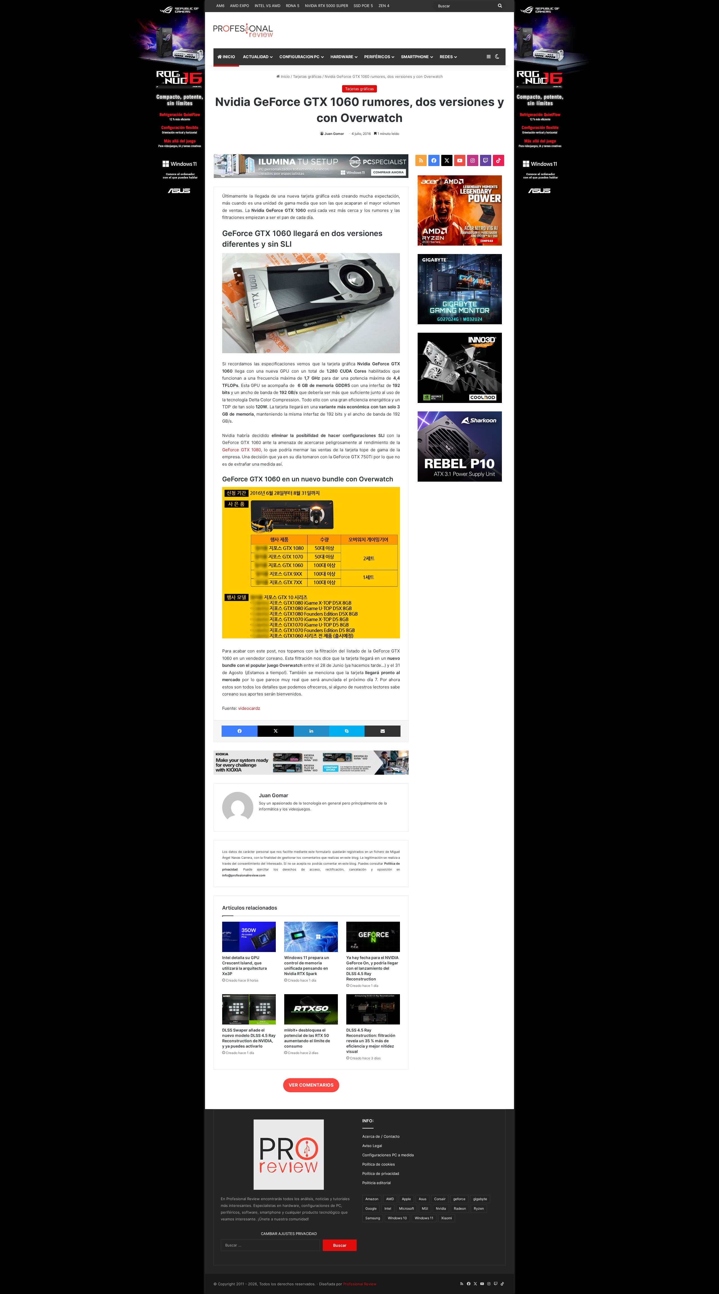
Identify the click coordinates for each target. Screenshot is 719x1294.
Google (371, 1208)
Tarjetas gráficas (307, 76)
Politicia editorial (376, 1182)
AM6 (220, 5)
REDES (446, 56)
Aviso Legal (372, 1145)
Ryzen (479, 1208)
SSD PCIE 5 (363, 5)
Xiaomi (446, 1218)
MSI (425, 1208)
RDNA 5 (292, 5)
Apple (406, 1199)
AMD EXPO (239, 5)
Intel (387, 1208)
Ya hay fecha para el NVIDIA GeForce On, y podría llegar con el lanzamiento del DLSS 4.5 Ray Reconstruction (372, 968)
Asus (422, 1199)
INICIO (228, 56)
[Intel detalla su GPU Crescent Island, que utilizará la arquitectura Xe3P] (249, 937)
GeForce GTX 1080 (241, 449)
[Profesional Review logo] (243, 30)
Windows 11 (424, 1218)
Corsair (439, 1199)
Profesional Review (360, 1284)
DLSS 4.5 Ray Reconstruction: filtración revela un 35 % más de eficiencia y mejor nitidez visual (370, 1041)
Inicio (285, 76)
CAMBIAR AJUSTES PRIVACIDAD (289, 1233)
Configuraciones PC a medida (388, 1155)
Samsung (372, 1218)
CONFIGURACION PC (299, 56)
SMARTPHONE (415, 56)
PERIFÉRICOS (377, 56)
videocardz (249, 708)
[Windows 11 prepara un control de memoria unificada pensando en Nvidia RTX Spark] (311, 937)
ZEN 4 (384, 5)
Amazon (371, 1199)
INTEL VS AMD (267, 5)
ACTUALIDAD (256, 56)
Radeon (460, 1208)
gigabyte (480, 1199)
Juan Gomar (334, 134)
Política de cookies (378, 1164)
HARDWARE (342, 56)
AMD (390, 1199)
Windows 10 (397, 1218)
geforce (459, 1199)
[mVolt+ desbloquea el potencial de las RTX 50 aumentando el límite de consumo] (311, 1009)
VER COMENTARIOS (311, 1085)
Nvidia (441, 1208)
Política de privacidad (380, 1173)
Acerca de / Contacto (381, 1136)
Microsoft (406, 1208)
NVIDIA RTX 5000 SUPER (326, 5)
